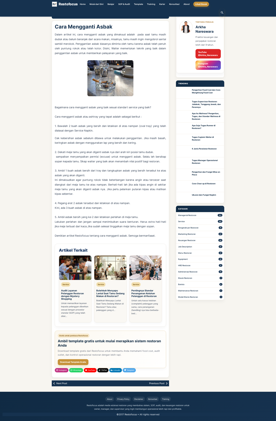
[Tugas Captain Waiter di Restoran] (184, 140)
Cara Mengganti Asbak (83, 27)
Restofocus (131, 414)
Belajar (111, 4)
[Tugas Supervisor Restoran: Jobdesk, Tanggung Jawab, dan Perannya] (184, 104)
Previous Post (156, 383)
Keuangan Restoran (186, 240)
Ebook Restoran (185, 278)
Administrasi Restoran (188, 272)
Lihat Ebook (201, 4)
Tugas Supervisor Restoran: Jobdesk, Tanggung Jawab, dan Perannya (206, 104)
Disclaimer (138, 399)
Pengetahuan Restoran (188, 228)
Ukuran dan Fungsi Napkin (204, 195)
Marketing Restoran (187, 234)
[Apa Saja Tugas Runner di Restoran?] (184, 128)
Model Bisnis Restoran (188, 297)
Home (83, 4)
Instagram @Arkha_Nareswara (208, 65)
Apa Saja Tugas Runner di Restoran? (203, 126)
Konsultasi (174, 4)
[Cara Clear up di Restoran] (184, 186)
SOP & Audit (124, 4)
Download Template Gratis (73, 362)
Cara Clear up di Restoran (203, 183)
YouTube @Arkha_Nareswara (208, 53)
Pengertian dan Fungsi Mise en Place (206, 173)
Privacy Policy (123, 399)
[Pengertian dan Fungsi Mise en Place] (184, 175)
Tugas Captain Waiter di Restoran (203, 138)
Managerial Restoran (187, 215)
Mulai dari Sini (96, 4)
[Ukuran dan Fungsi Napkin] (184, 198)
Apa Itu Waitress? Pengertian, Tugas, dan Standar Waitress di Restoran (206, 116)
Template (138, 4)
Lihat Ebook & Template (104, 362)
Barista (181, 284)
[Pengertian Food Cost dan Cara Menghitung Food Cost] (184, 93)
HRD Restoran (184, 265)
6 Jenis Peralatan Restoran (204, 149)
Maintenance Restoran (188, 291)
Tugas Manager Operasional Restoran (205, 161)
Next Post (61, 383)
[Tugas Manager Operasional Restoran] (184, 163)
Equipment (183, 259)
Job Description (185, 246)
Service (181, 221)
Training (151, 4)
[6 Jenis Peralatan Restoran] (184, 151)
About (187, 4)
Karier (162, 4)
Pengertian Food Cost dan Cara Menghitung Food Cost (206, 91)
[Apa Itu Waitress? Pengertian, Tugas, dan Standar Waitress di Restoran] (184, 116)
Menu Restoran (185, 253)
